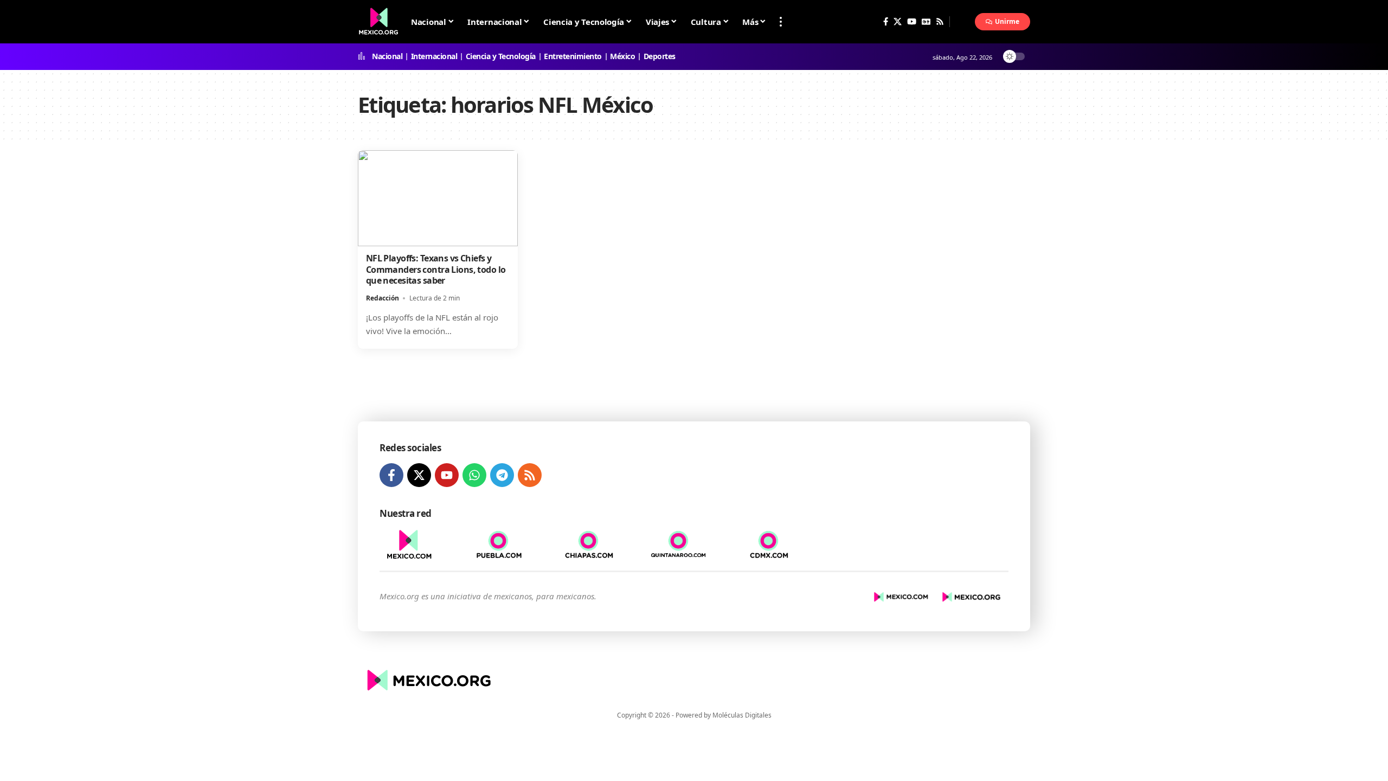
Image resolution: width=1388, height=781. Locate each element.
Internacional (434, 56)
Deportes (660, 56)
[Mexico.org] (427, 680)
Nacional (387, 56)
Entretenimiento (573, 56)
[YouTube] (911, 21)
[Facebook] (886, 21)
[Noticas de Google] (926, 21)
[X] (897, 21)
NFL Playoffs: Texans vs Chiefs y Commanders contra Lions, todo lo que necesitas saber (436, 269)
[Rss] (940, 21)
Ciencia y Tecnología (501, 56)
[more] (780, 22)
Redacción (382, 298)
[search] (962, 22)
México (622, 56)
